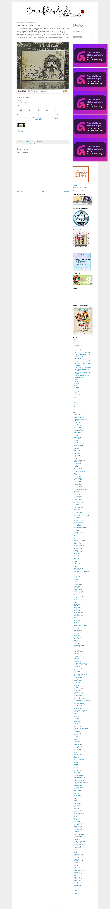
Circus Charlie (78, 358)
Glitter (75, 602)
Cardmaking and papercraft (80, 471)
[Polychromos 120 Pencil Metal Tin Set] (21, 127)
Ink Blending (76, 627)
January (77, 394)
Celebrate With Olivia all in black (82, 375)
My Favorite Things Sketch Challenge (82, 702)
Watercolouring (77, 873)
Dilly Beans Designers (79, 540)
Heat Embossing (77, 615)
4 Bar (75, 424)
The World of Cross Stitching (80, 841)
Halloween (76, 607)
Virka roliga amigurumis (79, 870)
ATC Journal (76, 435)
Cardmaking (76, 470)
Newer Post (19, 191)
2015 (75, 343)
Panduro (76, 715)
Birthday (76, 448)
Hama (75, 609)
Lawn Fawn (76, 653)
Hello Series (76, 617)
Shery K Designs (77, 772)
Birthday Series (77, 452)
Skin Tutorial (76, 788)
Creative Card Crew (78, 522)
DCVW (75, 535)
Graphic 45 (76, 604)
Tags (75, 818)
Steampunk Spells (78, 805)
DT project (76, 556)
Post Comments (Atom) (27, 194)
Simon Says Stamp (78, 780)
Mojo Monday (77, 690)
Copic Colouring (77, 507)
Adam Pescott (77, 429)
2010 (75, 404)
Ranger (75, 757)
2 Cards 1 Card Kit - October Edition (83, 352)
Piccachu (76, 734)
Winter (75, 883)
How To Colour (77, 623)
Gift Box (75, 597)
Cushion (76, 530)
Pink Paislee (76, 738)
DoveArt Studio (77, 553)
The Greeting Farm (78, 834)
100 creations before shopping (80, 416)
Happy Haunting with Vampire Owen (83, 367)
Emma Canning (77, 569)
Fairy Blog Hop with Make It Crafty (82, 360)
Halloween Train (78, 365)
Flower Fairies (77, 584)
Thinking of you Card (78, 844)
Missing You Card (78, 688)
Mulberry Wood (77, 695)
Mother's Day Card (78, 692)
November (77, 347)
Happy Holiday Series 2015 (80, 612)
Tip (74, 851)
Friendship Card (77, 592)
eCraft (75, 561)
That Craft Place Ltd (78, 833)
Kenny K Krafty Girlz (78, 645)
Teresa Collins (77, 824)
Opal (75, 713)
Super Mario (76, 810)
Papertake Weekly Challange (80, 728)
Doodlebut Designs (78, 548)
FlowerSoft (76, 586)
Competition (76, 504)
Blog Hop (76, 455)
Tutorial (75, 857)
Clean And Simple (78, 488)
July (76, 383)
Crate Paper (76, 517)
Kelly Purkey (76, 641)
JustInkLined (76, 638)
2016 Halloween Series (79, 419)
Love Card (76, 666)
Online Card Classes (78, 711)
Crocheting (76, 524)
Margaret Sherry (77, 680)
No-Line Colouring (78, 708)
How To (75, 622)
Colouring (76, 497)
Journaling (76, 635)
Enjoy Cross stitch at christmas (80, 571)
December (77, 345)
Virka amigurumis (78, 869)
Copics (75, 509)
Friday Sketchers (77, 591)
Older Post (66, 191)
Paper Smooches (77, 721)
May (76, 387)
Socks (75, 792)
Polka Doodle (77, 743)
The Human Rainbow (78, 836)
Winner (75, 882)
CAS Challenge (77, 476)
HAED (75, 605)
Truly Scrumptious (78, 854)
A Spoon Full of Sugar (78, 425)
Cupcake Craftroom (78, 529)
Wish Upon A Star (77, 885)
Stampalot (76, 800)
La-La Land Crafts (78, 651)
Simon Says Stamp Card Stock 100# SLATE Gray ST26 (29, 116)
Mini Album (76, 687)
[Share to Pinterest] (41, 141)
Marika (75, 185)
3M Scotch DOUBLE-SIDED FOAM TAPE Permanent (55, 116)
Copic (22, 143)
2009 (75, 406)
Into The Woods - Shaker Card (81, 361)
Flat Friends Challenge (79, 583)
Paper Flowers (77, 718)
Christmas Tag (77, 486)
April (76, 389)
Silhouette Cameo (78, 775)
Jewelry (75, 628)
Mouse (75, 693)
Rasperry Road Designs (79, 759)
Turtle (75, 855)
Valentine (76, 862)
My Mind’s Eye (77, 707)
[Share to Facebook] (40, 141)
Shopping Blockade (78, 774)
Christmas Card (77, 484)
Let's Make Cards (77, 661)
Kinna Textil (76, 646)
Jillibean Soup (77, 630)
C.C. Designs (77, 461)
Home (43, 191)
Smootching (76, 790)
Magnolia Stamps (78, 669)
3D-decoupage (77, 422)
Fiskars (75, 581)
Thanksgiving (77, 831)
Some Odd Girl (77, 793)
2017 (75, 339)
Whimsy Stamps (77, 880)
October (77, 349)
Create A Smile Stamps (79, 520)
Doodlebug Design (78, 545)
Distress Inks (76, 543)
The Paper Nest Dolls (78, 839)
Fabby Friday (77, 573)
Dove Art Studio (77, 551)
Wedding (76, 875)
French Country (77, 589)
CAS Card (76, 474)
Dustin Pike (76, 558)
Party (75, 729)
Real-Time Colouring (78, 760)
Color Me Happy (77, 492)
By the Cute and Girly (78, 460)
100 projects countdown (79, 417)
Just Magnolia (77, 637)
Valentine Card (77, 864)
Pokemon (76, 741)
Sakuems (76, 767)
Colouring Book (77, 501)
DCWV (75, 537)
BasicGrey (76, 440)
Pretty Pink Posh (77, 746)
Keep (75, 640)
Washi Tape (76, 872)
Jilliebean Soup (77, 632)
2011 (75, 402)
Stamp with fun (77, 798)
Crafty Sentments (77, 514)
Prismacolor (76, 749)
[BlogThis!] (37, 141)
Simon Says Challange (79, 779)
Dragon (75, 555)
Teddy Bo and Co (77, 823)
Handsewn (76, 610)
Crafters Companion (78, 511)
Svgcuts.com (76, 811)
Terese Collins (77, 826)
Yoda (75, 887)
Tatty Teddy (76, 819)
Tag (75, 816)
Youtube (76, 890)
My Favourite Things (78, 703)
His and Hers (77, 620)
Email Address (77, 31)
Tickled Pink (76, 846)
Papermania (76, 726)
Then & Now (76, 842)
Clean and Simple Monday (80, 489)
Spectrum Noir (77, 795)
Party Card (76, 731)
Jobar (76, 379)
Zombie (75, 893)
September (77, 350)
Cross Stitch (76, 525)
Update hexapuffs (78, 860)
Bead (75, 442)
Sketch (75, 783)
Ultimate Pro (76, 859)
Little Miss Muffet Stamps (79, 664)
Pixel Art (75, 739)
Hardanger (76, 614)
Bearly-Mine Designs (78, 443)
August (77, 381)
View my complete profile (78, 190)
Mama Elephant (77, 677)
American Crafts (77, 432)
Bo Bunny (76, 456)
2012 (75, 401)
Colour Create (77, 496)
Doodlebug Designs (78, 546)
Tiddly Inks (76, 847)
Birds (75, 447)
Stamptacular (77, 803)
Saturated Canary (78, 769)
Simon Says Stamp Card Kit (80, 782)
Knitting (75, 650)
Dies (75, 538)
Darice (75, 533)
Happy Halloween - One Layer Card (83, 354)
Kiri (74, 648)
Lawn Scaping (77, 655)
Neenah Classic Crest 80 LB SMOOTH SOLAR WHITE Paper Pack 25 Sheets (38, 117)
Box (75, 458)
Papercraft (76, 723)
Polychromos (38, 143)
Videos (75, 867)
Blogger (61, 905)
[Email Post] (32, 141)
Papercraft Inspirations (79, 725)
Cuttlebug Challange (78, 532)
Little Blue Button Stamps (79, 663)
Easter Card (76, 560)
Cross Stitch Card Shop (79, 527)
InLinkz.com (19, 137)
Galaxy (75, 594)
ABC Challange (77, 427)
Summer (76, 808)
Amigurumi (76, 434)
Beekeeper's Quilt (78, 445)
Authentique (76, 437)
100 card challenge (78, 414)
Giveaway (76, 601)
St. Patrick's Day (77, 797)
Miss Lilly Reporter (79, 377)
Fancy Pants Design (78, 578)
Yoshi (75, 888)
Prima (75, 747)
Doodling (76, 550)
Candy (75, 465)
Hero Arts (76, 619)
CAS (75, 473)
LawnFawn (76, 656)
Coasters (76, 491)
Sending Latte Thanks (80, 356)
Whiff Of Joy (76, 877)
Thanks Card (77, 829)
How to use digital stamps (79, 625)
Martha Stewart (77, 682)
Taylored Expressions (78, 821)
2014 (75, 397)
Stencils (75, 806)
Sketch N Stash (77, 785)
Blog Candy (76, 453)
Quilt (75, 756)
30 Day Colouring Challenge (80, 420)
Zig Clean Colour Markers (79, 892)
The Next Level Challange (79, 837)
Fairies (75, 574)
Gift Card (76, 599)
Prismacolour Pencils (78, 751)
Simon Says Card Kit (78, 777)
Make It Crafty (26, 143)
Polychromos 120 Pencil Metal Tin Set (21, 131)
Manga (75, 679)
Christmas (76, 483)
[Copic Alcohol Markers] (47, 110)
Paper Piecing (77, 720)
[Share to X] (38, 141)
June (76, 385)
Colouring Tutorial (78, 502)
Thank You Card (77, 828)
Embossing (76, 566)
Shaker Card (76, 770)
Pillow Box (76, 736)
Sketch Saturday (77, 787)
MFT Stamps (76, 685)
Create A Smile (77, 519)
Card (75, 466)
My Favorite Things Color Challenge (82, 700)
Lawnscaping (77, 658)
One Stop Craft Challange (79, 710)
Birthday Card (77, 450)
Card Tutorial (77, 468)
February (77, 392)
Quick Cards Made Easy (79, 754)
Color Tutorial (77, 494)
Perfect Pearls (77, 733)
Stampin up (76, 801)
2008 (75, 408)
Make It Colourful (77, 671)
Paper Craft (76, 716)
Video (75, 865)
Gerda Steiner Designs (79, 596)
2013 (75, 399)
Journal (75, 633)
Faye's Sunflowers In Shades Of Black (83, 363)
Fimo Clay (76, 579)
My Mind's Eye (32, 143)
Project (75, 752)
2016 (75, 341)
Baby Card (76, 438)
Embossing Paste (78, 568)
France (75, 587)
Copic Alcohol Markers (47, 115)
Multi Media (76, 697)
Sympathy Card (77, 815)
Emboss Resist (77, 565)
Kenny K (76, 643)
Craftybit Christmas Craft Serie (80, 515)
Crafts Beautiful (77, 512)
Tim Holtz (76, 849)
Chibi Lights (76, 481)
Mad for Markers (77, 668)
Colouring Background (79, 499)
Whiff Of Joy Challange (79, 878)
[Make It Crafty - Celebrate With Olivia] (21, 110)
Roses (75, 764)
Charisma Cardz (77, 479)
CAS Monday (77, 478)
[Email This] (35, 141)
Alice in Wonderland (78, 430)
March (76, 391)
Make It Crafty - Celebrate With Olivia (21, 116)
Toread (75, 852)
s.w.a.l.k (75, 765)
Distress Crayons (77, 542)
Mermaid (76, 684)
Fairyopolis (76, 576)
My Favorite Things (78, 698)
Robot (75, 762)
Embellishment (77, 563)
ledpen (75, 659)
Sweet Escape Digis (78, 813)
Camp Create (77, 463)
